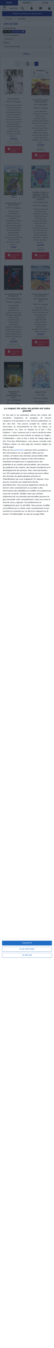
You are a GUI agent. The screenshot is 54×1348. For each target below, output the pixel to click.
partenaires (19, 450)
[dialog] (27, 876)
